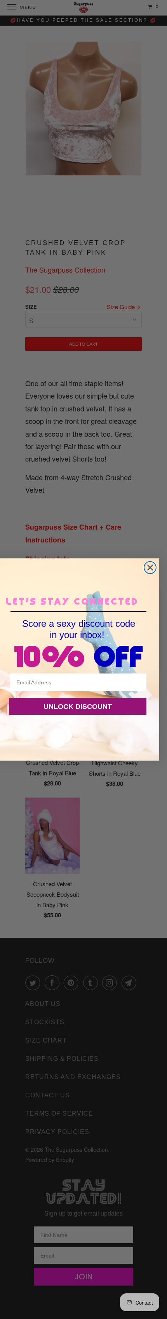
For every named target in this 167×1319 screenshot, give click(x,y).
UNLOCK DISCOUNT (77, 706)
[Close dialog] (150, 568)
